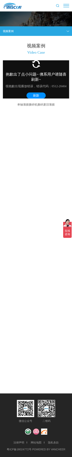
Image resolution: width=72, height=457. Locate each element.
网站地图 (36, 442)
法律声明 (18, 442)
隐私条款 (53, 442)
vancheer (58, 449)
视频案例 (8, 31)
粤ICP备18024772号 (19, 449)
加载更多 (36, 384)
